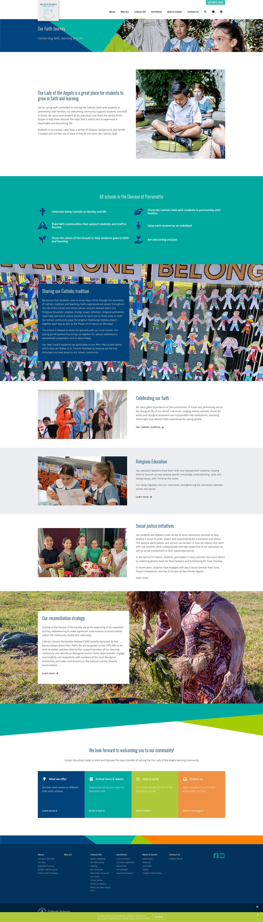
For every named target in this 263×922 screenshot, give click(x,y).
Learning (93, 866)
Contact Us (193, 12)
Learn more (142, 496)
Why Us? (125, 12)
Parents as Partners (98, 884)
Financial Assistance (124, 873)
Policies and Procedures (48, 873)
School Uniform (96, 880)
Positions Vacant (175, 859)
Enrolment (156, 12)
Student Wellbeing (97, 859)
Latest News (148, 859)
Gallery (145, 870)
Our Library (94, 877)
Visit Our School (123, 859)
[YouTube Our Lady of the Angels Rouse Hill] (222, 855)
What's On (147, 862)
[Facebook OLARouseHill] (216, 855)
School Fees (121, 866)
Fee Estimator (122, 870)
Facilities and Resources (48, 870)
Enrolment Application (125, 862)
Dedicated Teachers (46, 866)
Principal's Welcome (46, 859)
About (112, 12)
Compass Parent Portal (152, 873)
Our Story (42, 862)
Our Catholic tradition (148, 427)
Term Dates (147, 866)
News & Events (174, 12)
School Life (140, 12)
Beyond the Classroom (99, 873)
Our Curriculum (96, 870)
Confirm (158, 916)
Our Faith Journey (97, 862)
